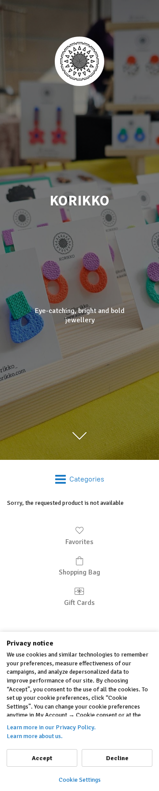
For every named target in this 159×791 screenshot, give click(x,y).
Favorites (79, 541)
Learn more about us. (35, 736)
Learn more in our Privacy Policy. (51, 727)
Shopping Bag (79, 572)
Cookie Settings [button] (80, 780)
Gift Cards (79, 602)
